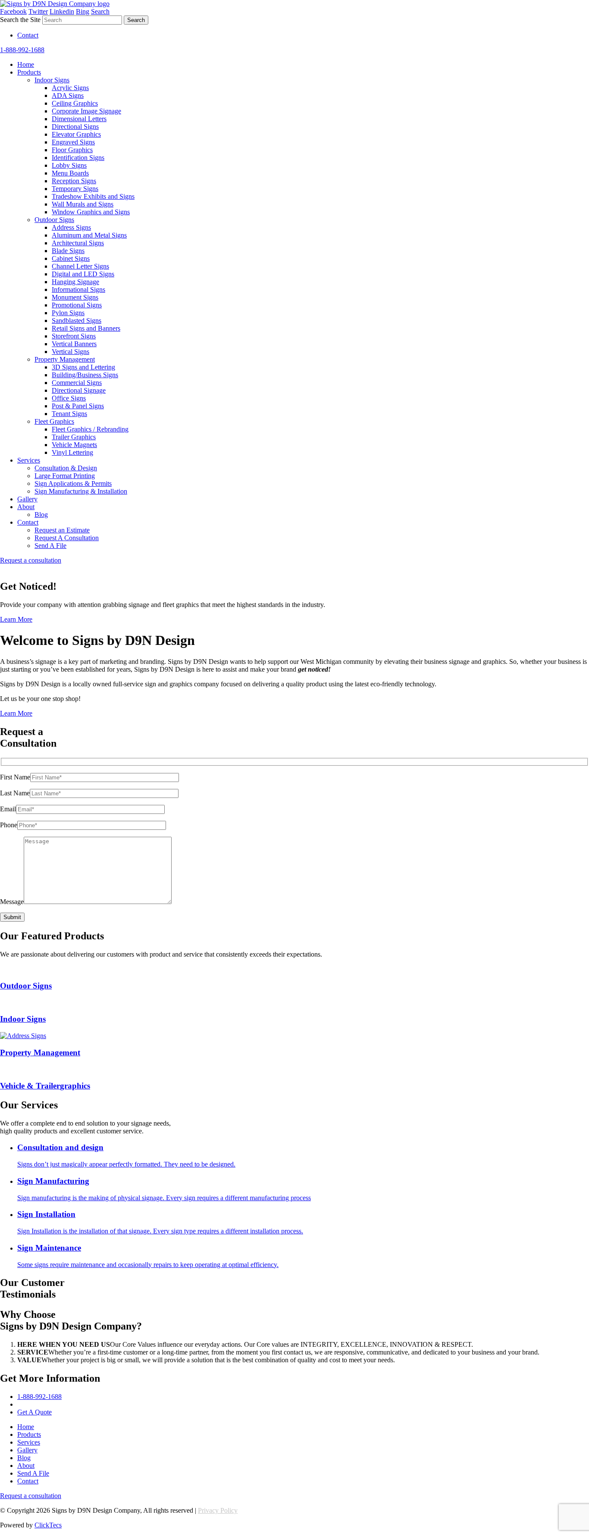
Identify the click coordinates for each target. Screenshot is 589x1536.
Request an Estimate (62, 530)
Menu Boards (70, 173)
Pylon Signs (68, 312)
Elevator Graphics (76, 134)
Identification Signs (78, 157)
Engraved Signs (73, 142)
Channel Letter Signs (80, 266)
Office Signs (69, 398)
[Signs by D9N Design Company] (55, 3)
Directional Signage (79, 390)
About (25, 506)
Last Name (15, 793)
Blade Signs (68, 250)
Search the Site (20, 19)
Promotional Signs (77, 305)
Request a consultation (30, 560)
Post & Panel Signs (78, 406)
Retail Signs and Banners (86, 328)
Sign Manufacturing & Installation (80, 491)
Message (12, 901)
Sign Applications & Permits (73, 483)
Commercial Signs (77, 382)
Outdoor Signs (54, 219)
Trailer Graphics (74, 437)
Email (8, 809)
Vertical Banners (74, 343)
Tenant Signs (69, 413)
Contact (27, 35)
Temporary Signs (75, 188)
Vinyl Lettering (72, 452)
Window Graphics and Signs (91, 212)
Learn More (16, 619)
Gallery (27, 499)
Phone (8, 825)
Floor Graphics (72, 149)
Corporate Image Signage (86, 111)
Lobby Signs (69, 165)
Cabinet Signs (71, 258)
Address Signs (71, 227)
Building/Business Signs (85, 375)
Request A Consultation (66, 537)
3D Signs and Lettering (83, 367)
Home (25, 64)
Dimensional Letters (79, 118)
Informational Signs (78, 289)
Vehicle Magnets (74, 444)
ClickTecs (48, 1525)
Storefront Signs (74, 336)
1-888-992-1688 (22, 49)
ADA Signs (68, 95)
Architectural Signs (78, 243)
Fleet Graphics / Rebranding (90, 429)
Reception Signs (74, 181)
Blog (41, 514)
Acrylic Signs (70, 87)
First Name (15, 777)
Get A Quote (34, 1412)
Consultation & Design (65, 468)
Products (29, 72)
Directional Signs (75, 126)
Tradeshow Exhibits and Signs (93, 196)
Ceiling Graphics (75, 103)
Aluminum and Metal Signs (89, 235)
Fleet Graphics (54, 421)
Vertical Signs (70, 351)
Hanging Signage (75, 281)
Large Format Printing (64, 475)
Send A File (50, 545)
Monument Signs (75, 297)
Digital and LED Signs (83, 274)
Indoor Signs (51, 80)
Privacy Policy (218, 1510)
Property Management (64, 359)
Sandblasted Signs (76, 320)
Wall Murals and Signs (82, 204)
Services (28, 460)
